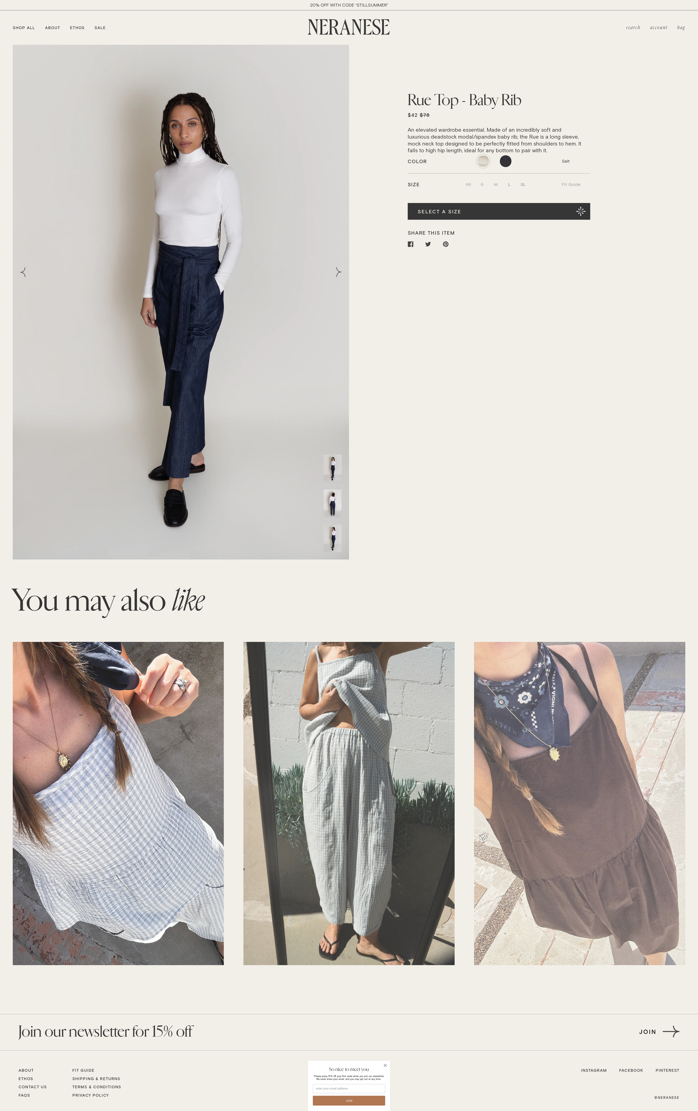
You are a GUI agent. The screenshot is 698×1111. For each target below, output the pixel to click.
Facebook (631, 1070)
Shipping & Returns (96, 1079)
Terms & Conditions (96, 1087)
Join (648, 1031)
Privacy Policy (90, 1095)
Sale (100, 27)
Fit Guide (571, 184)
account (659, 27)
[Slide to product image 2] (333, 538)
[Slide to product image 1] (333, 503)
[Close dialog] (385, 1065)
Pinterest (667, 1070)
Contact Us (33, 1087)
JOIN (349, 1100)
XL (523, 184)
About (52, 27)
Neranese (668, 1097)
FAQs (24, 1095)
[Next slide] (336, 272)
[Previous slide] (25, 272)
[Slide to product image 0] (333, 468)
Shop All (24, 27)
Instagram (594, 1070)
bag (681, 27)
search (633, 27)
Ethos (77, 27)
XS (468, 184)
